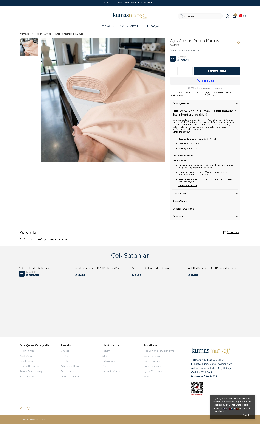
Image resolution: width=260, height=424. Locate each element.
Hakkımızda (108, 361)
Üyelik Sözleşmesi (153, 371)
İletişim (106, 350)
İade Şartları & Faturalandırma (159, 350)
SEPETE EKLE (217, 71)
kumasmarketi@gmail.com (217, 363)
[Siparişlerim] (227, 16)
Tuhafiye (153, 26)
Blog (104, 366)
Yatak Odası (26, 356)
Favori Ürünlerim (69, 371)
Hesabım (65, 361)
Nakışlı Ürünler (27, 361)
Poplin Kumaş (43, 33)
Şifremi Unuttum (70, 366)
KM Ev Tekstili (129, 26)
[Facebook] (21, 409)
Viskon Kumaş (27, 376)
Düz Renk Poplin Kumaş (69, 33)
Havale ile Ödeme (111, 371)
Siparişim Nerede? (70, 376)
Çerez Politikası (152, 356)
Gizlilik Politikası (152, 361)
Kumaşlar (104, 26)
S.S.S (104, 356)
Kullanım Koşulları (153, 366)
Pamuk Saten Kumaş (31, 371)
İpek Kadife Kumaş (29, 366)
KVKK (147, 376)
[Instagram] (28, 409)
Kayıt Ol (65, 356)
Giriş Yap (65, 350)
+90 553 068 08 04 (213, 359)
